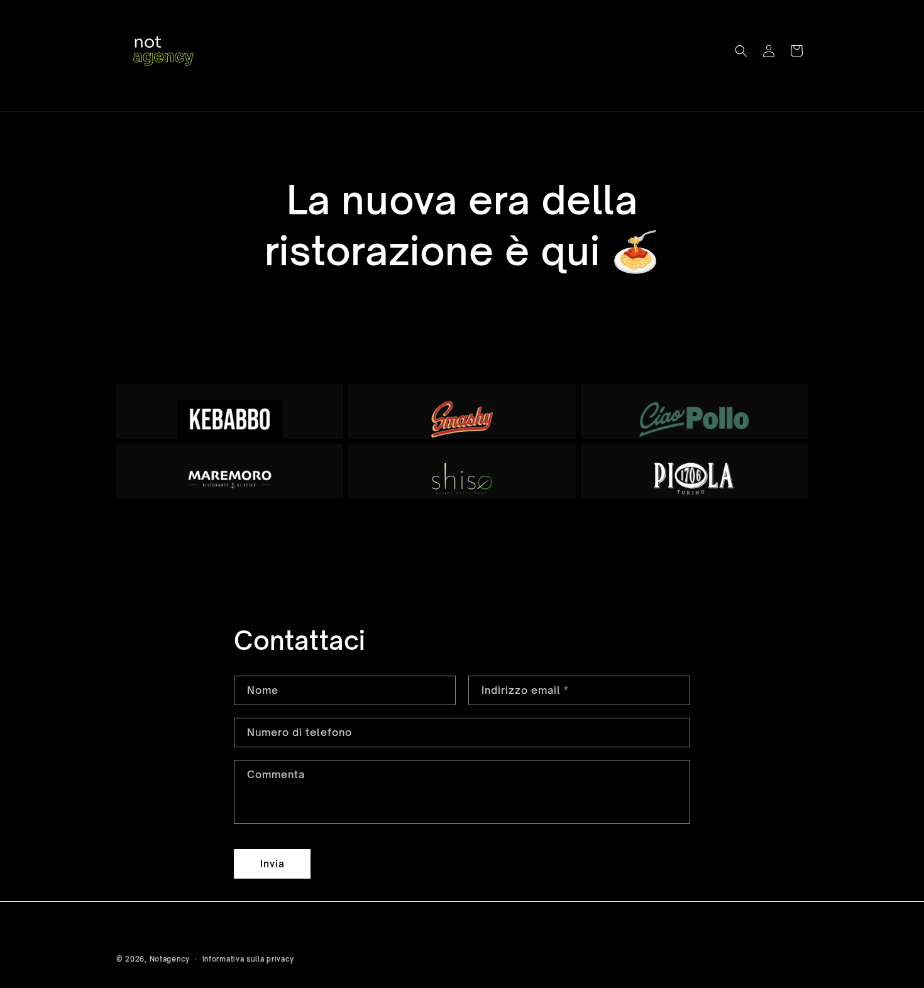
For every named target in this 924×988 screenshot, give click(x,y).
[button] (741, 51)
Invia (272, 864)
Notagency (170, 959)
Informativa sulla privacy (248, 958)
